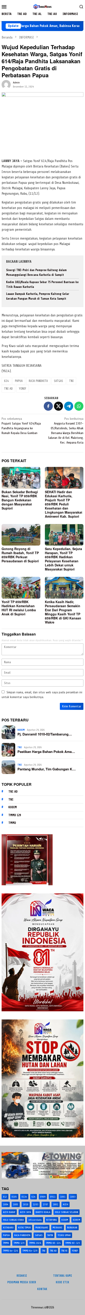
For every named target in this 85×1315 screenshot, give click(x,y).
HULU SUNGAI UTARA (13, 1219)
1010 (25, 1204)
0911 (53, 1196)
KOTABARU (8, 1227)
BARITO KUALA (43, 1212)
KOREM (76, 1219)
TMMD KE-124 (53, 1243)
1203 (35, 1204)
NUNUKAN (72, 1227)
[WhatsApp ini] (78, 406)
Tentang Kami (62, 1275)
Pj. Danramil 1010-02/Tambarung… (44, 734)
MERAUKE (58, 1227)
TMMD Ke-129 (29, 1250)
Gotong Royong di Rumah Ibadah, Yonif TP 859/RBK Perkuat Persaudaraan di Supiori (20, 554)
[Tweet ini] (58, 406)
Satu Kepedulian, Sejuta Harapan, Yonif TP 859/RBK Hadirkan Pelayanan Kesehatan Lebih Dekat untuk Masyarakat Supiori (63, 558)
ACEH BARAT (9, 1212)
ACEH (65, 1204)
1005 (15, 1204)
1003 (72, 1196)
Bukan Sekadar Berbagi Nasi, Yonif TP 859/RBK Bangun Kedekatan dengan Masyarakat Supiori (20, 500)
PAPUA (19, 381)
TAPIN (50, 1235)
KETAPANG (51, 1219)
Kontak (42, 1289)
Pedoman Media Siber (21, 1282)
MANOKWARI (41, 1227)
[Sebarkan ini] (48, 406)
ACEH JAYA (25, 1212)
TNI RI (64, 1250)
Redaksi (22, 1275)
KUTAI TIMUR (24, 1227)
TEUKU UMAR (64, 1235)
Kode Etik (62, 1282)
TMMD (12, 823)
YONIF (22, 388)
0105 (14, 1196)
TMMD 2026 (35, 1243)
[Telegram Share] (68, 406)
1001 (63, 1196)
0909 (43, 1196)
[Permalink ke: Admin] (6, 84)
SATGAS (58, 381)
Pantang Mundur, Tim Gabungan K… (46, 769)
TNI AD (8, 388)
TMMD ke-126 (10, 1250)
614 (6, 381)
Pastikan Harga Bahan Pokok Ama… (46, 752)
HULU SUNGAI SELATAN (66, 1212)
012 (5, 1196)
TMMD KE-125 (72, 1243)
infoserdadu (35, 1219)
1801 (55, 1204)
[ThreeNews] (42, 6)
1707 (45, 1204)
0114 (24, 1196)
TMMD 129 (14, 815)
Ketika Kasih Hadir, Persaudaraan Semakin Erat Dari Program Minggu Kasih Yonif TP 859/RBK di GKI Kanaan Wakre (63, 611)
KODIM (21, 729)
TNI (71, 381)
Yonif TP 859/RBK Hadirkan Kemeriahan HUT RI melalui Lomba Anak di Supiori (19, 607)
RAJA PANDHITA (38, 381)
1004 (5, 1204)
